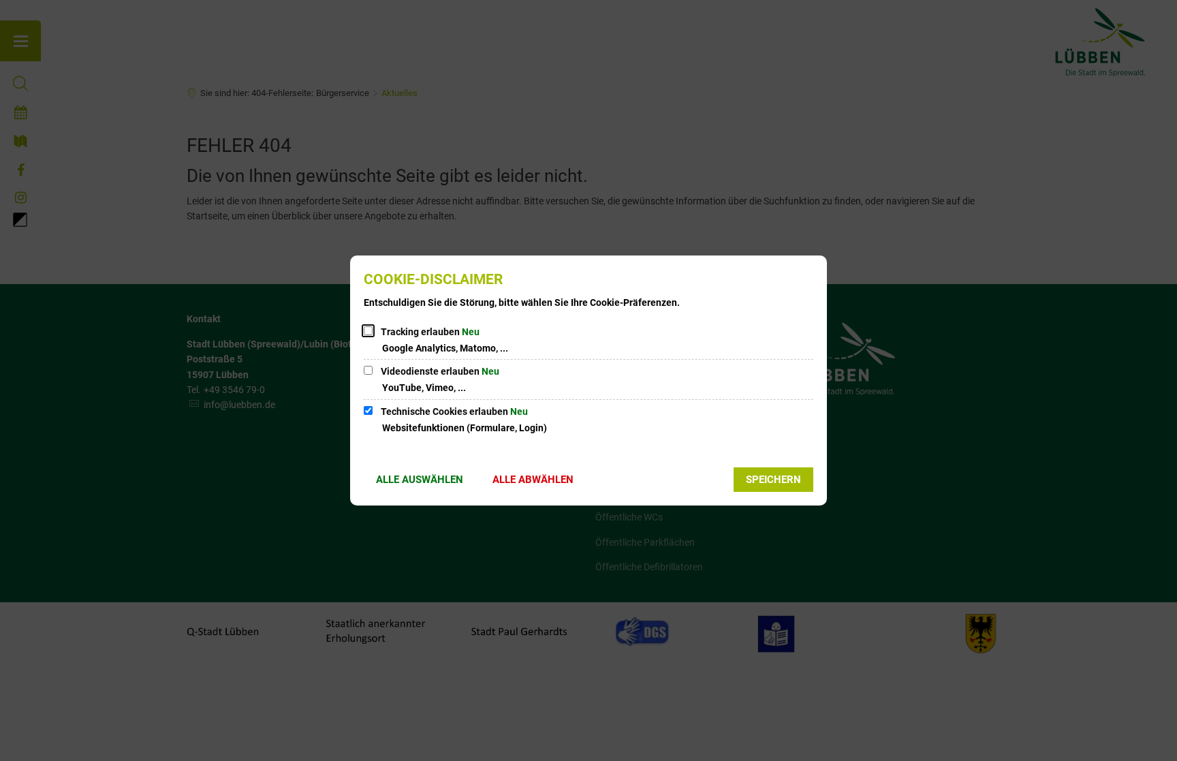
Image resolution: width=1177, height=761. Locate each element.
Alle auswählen (419, 479)
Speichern (773, 479)
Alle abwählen (533, 479)
